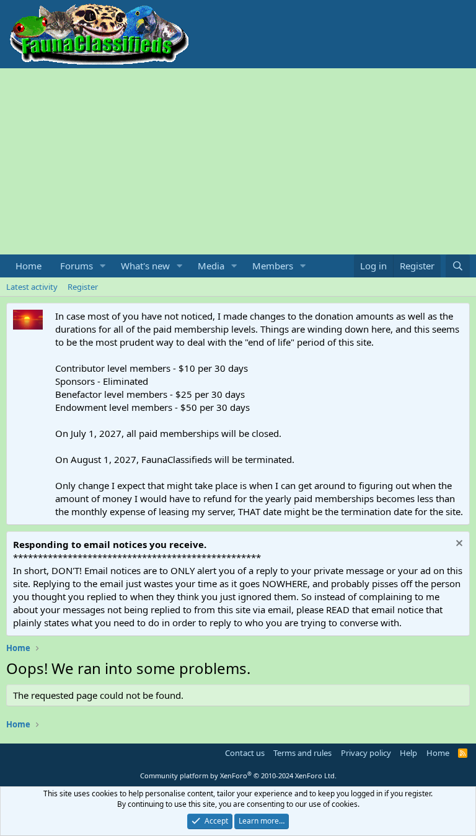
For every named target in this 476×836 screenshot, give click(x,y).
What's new (145, 265)
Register (83, 286)
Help (408, 752)
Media (211, 265)
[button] (103, 265)
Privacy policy (366, 752)
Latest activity (32, 286)
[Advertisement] (238, 161)
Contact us (245, 752)
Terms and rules (302, 752)
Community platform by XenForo (238, 775)
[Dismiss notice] (457, 544)
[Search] (458, 265)
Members (272, 265)
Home (28, 265)
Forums (76, 265)
